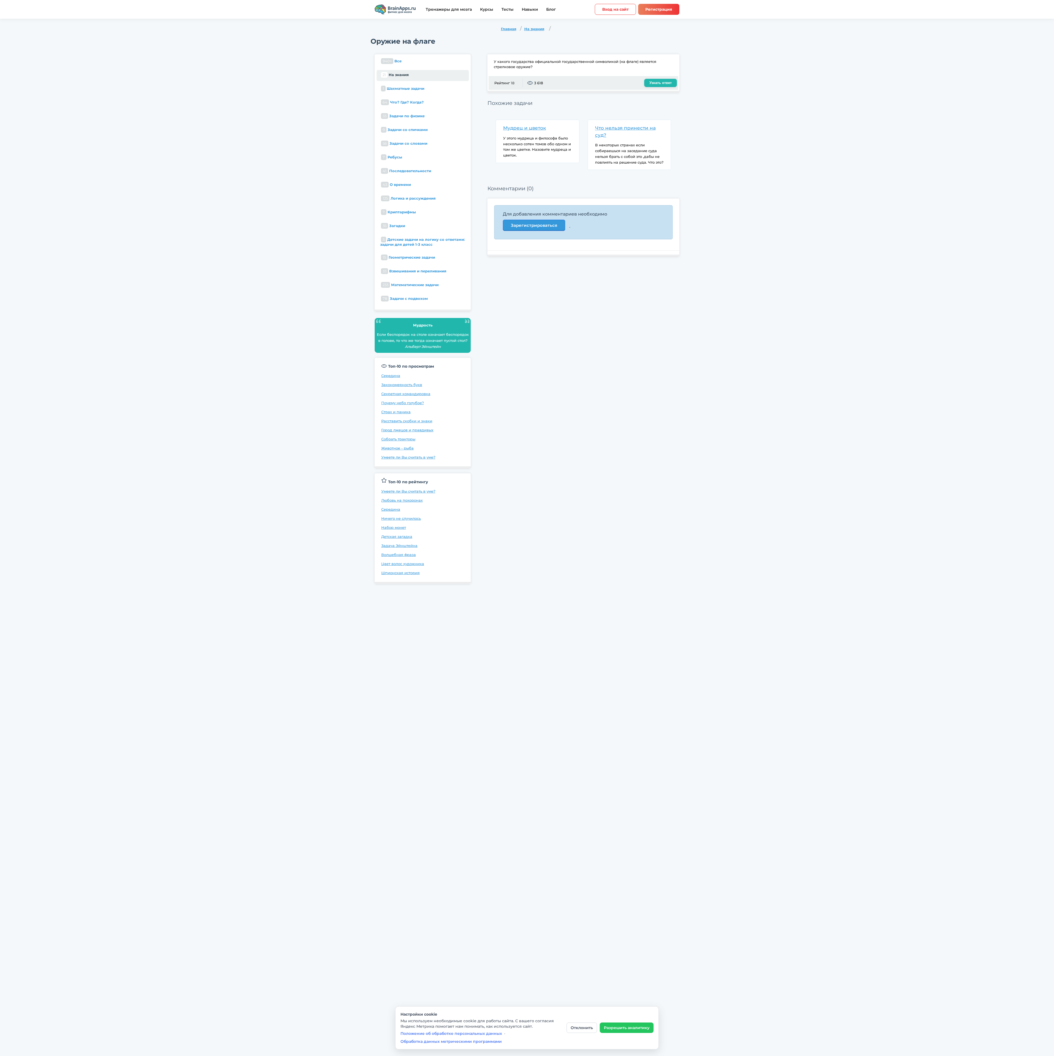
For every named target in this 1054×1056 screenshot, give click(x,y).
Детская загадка (396, 536)
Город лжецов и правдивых (407, 430)
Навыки (530, 9)
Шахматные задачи (403, 88)
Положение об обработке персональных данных (451, 1033)
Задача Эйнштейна (399, 545)
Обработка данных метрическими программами (451, 1041)
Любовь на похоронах (402, 500)
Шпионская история (400, 573)
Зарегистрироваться (534, 225)
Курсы (486, 9)
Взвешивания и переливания (414, 271)
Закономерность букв (401, 384)
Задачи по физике (404, 116)
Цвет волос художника (402, 563)
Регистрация (658, 9)
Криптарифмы (399, 212)
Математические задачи (411, 285)
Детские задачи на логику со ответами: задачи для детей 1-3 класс (422, 242)
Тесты (507, 9)
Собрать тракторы (398, 439)
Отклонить (582, 1027)
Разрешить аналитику (626, 1027)
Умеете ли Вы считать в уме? (408, 457)
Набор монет (393, 527)
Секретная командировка (405, 394)
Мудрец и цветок (524, 128)
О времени (397, 184)
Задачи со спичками (405, 129)
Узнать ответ (660, 83)
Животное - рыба (397, 448)
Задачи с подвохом (405, 298)
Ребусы (392, 157)
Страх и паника (396, 412)
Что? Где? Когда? (403, 102)
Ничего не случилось (401, 518)
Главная (508, 29)
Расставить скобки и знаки (406, 421)
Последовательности (407, 171)
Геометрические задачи (409, 257)
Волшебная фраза (398, 554)
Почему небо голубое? (402, 403)
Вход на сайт (615, 9)
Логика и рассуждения (409, 198)
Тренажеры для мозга (449, 9)
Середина (390, 375)
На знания (534, 29)
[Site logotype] (395, 9)
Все (392, 61)
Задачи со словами (405, 143)
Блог (551, 9)
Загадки (394, 226)
